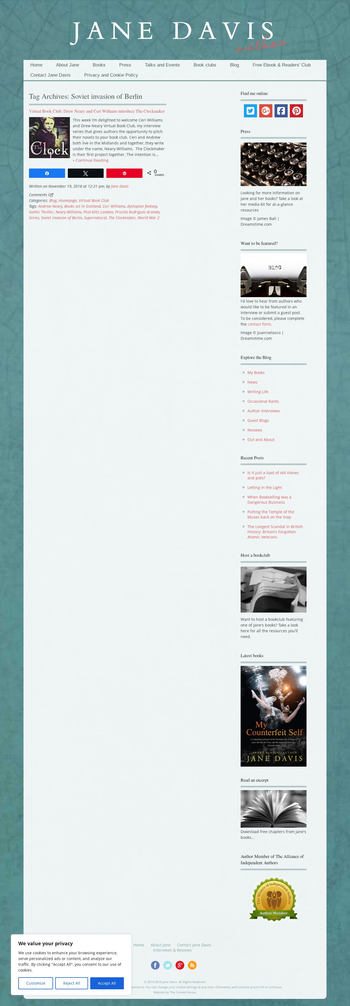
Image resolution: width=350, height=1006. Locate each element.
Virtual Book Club (94, 200)
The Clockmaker (122, 217)
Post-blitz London (98, 211)
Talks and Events (162, 65)
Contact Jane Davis (50, 75)
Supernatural (95, 217)
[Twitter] (250, 110)
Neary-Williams (68, 211)
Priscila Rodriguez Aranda (137, 211)
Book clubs (205, 65)
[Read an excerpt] (273, 830)
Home (36, 65)
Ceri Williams (114, 206)
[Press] (273, 164)
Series (34, 217)
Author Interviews (263, 410)
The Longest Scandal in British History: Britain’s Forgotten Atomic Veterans (275, 532)
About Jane (67, 65)
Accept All (107, 983)
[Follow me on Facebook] (157, 972)
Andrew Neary (50, 206)
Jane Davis (120, 186)
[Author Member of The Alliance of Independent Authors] (273, 903)
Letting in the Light (264, 487)
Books (99, 65)
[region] (71, 964)
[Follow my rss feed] (193, 972)
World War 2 (148, 217)
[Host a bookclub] (273, 590)
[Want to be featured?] (273, 295)
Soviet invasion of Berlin (61, 217)
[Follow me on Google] (182, 972)
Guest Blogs (258, 420)
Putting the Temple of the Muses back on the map (270, 514)
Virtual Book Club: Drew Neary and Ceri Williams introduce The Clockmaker (97, 111)
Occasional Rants (263, 401)
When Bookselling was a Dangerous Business (269, 499)
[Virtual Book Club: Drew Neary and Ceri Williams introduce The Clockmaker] (49, 156)
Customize (35, 983)
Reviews (254, 430)
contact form (259, 324)
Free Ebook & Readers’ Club (282, 65)
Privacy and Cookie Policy (111, 75)
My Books (256, 372)
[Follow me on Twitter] (169, 972)
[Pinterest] (296, 110)
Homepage (68, 200)
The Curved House (183, 996)
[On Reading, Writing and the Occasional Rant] (175, 32)
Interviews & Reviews (172, 953)
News (252, 382)
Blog (234, 65)
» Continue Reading (91, 160)
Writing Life (258, 391)
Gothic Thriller (41, 211)
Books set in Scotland (82, 206)
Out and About (261, 439)
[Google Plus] (265, 110)
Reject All (71, 983)
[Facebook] (281, 110)
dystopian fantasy (142, 206)
